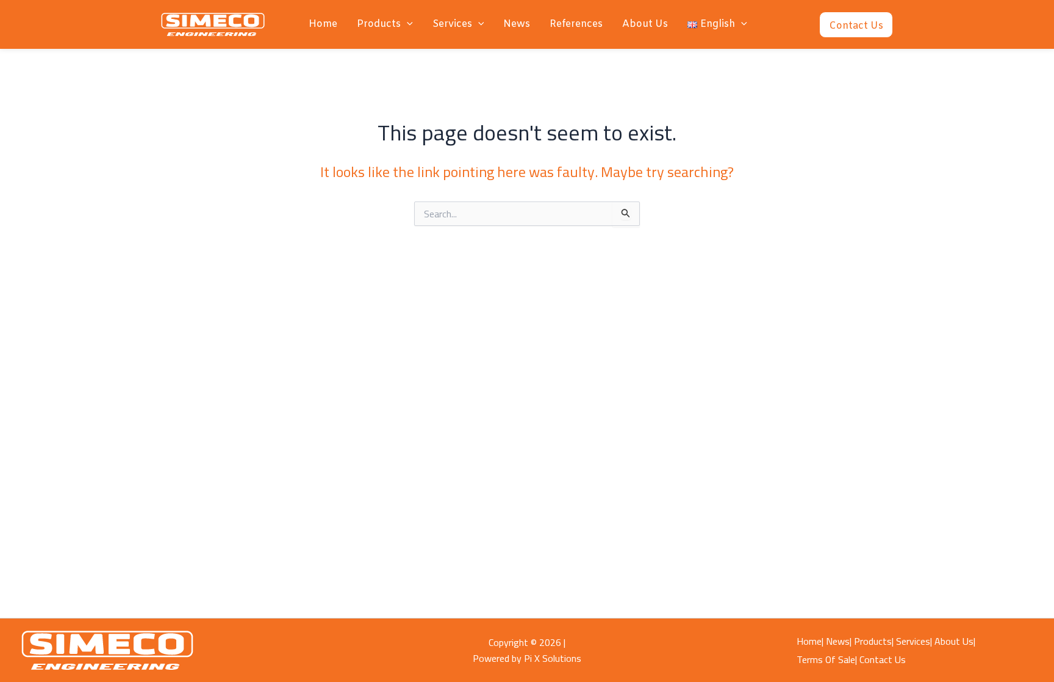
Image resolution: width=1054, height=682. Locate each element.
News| (838, 641)
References (576, 24)
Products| (874, 641)
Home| (810, 641)
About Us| (954, 641)
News (516, 24)
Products (379, 24)
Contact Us (882, 659)
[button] (407, 24)
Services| (914, 641)
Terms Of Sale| (827, 659)
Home (323, 24)
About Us (645, 24)
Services (452, 24)
